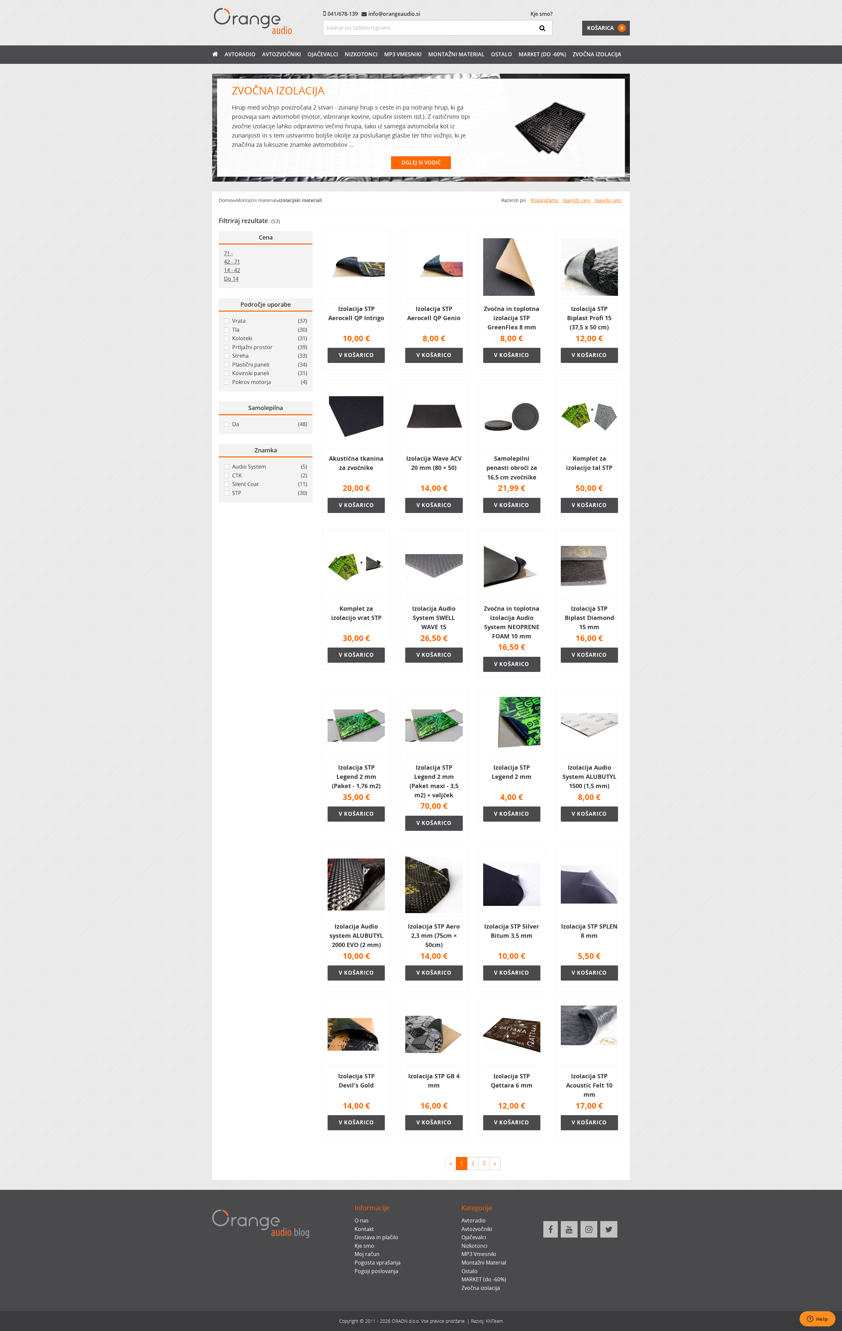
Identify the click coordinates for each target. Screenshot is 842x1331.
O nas (362, 1220)
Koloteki (269, 338)
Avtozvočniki (281, 54)
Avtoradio (240, 54)
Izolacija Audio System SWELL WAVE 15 (434, 617)
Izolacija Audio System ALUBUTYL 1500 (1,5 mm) (589, 776)
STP (269, 493)
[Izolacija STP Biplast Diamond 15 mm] (589, 567)
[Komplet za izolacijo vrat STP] (356, 567)
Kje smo (364, 1245)
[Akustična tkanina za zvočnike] (356, 417)
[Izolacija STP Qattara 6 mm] (511, 1034)
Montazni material (256, 200)
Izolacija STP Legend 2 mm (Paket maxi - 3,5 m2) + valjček (433, 781)
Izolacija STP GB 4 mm (433, 1080)
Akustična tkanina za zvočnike (356, 463)
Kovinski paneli (269, 373)
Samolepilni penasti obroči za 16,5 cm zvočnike (511, 467)
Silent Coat (269, 484)
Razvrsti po (513, 200)
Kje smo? (542, 13)
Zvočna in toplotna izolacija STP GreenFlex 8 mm (511, 318)
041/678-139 (343, 13)
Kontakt (364, 1229)
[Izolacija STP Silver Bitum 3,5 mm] (511, 885)
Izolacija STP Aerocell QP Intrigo (356, 313)
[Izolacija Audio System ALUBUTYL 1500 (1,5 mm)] (589, 726)
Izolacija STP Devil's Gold (356, 1080)
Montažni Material (456, 54)
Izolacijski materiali (300, 200)
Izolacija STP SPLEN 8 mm (589, 930)
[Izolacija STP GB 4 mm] (433, 1034)
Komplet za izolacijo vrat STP (356, 613)
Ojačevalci (323, 54)
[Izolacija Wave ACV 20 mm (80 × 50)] (433, 417)
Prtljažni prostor (269, 347)
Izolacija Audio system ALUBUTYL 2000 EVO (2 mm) (356, 935)
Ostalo (501, 54)
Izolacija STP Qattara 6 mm (511, 1080)
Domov (226, 200)
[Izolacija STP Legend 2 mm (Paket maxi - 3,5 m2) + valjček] (433, 726)
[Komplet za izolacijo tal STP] (589, 417)
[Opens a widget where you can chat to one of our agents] (817, 1319)
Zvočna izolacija (597, 54)
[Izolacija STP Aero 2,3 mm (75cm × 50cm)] (433, 885)
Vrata (269, 320)
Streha (269, 355)
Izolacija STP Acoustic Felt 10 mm (589, 1085)
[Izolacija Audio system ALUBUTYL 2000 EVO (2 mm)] (356, 885)
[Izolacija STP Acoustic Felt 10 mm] (589, 1034)
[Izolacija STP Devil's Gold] (356, 1034)
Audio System (269, 466)
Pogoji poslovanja (376, 1271)
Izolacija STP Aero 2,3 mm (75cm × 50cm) (434, 935)
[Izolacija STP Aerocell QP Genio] (433, 267)
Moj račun (367, 1254)
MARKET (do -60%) (542, 54)
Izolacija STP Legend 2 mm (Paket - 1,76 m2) (356, 776)
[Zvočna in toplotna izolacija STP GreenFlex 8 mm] (511, 267)
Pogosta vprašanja (378, 1262)
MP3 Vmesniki (403, 54)
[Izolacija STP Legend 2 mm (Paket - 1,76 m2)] (356, 726)
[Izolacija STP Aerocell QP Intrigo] (356, 267)
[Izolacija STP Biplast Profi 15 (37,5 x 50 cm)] (589, 267)
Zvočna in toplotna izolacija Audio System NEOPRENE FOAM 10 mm (511, 622)
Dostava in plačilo (376, 1237)
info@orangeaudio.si (394, 13)
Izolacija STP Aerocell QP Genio (433, 313)
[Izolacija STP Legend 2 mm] (511, 726)
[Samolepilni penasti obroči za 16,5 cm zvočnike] (511, 417)
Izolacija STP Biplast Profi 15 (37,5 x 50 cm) (589, 318)
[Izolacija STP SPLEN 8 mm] (589, 885)
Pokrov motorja (269, 382)
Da (269, 424)
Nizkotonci (361, 54)
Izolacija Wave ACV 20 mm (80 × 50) (434, 463)
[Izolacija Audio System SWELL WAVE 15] (433, 567)
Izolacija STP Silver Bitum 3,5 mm (511, 930)
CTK (269, 475)
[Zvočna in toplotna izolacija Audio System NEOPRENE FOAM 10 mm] (511, 567)
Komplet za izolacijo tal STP (589, 463)
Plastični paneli (269, 364)
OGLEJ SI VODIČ (421, 162)
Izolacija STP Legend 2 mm (512, 772)
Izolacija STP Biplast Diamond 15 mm (589, 617)
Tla (269, 329)
